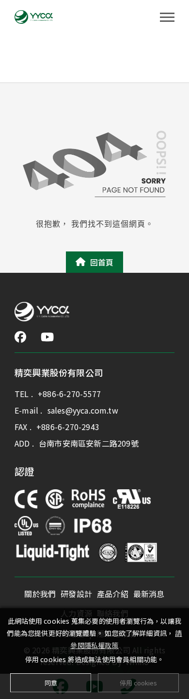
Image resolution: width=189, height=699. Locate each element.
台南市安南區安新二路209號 (89, 443)
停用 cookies (138, 682)
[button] (20, 337)
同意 (51, 682)
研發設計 (76, 593)
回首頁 (101, 262)
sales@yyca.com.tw (82, 410)
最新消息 (149, 593)
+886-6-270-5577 (69, 393)
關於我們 (40, 593)
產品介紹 (112, 593)
